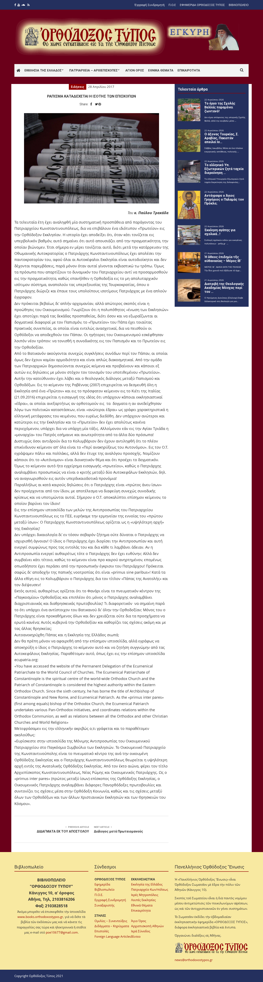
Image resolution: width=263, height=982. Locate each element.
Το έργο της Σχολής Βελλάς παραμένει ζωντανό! (219, 107)
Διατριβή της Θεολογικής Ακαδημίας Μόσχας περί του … (224, 288)
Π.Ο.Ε (172, 5)
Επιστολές (102, 931)
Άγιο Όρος (138, 921)
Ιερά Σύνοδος (140, 931)
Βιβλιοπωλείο (104, 889)
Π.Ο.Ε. (99, 895)
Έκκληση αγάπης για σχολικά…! (219, 232)
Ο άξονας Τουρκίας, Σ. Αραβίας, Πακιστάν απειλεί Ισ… (221, 138)
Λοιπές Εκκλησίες (143, 900)
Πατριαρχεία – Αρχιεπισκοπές (93, 70)
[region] (204, 37)
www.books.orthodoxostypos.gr (40, 917)
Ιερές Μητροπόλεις (144, 895)
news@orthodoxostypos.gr (194, 960)
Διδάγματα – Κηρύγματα (112, 926)
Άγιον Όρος (134, 70)
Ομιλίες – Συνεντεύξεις (111, 921)
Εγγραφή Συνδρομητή (110, 900)
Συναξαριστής (104, 905)
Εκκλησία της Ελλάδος (43, 70)
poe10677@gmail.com (62, 932)
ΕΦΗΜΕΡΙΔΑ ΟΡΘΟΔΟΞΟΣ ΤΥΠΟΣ (202, 5)
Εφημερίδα (102, 884)
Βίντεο (136, 936)
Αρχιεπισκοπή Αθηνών (147, 926)
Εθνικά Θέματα (160, 70)
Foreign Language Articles (113, 936)
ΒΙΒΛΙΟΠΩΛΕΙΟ (239, 5)
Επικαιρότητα (189, 70)
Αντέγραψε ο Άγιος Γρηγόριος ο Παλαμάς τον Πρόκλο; (224, 199)
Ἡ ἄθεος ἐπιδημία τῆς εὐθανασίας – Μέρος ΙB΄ (222, 259)
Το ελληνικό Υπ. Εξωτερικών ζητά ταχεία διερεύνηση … (223, 169)
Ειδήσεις (77, 87)
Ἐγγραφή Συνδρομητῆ (149, 5)
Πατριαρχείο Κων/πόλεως (149, 889)
